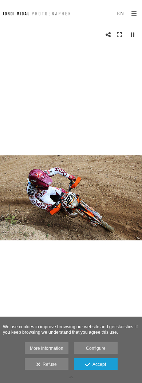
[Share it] (108, 34)
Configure (96, 348)
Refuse (48, 364)
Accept (98, 364)
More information (46, 348)
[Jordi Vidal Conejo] (36, 13)
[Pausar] (132, 34)
